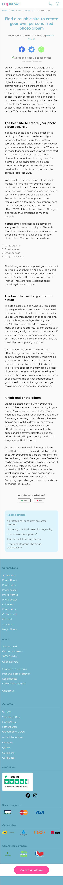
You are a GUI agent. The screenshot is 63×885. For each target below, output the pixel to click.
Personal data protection (16, 673)
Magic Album (9, 629)
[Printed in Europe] (23, 854)
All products (9, 575)
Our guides (8, 757)
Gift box (6, 711)
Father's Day (9, 726)
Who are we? (9, 646)
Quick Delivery (10, 661)
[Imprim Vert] (8, 854)
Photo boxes (9, 589)
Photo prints (9, 585)
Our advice (8, 752)
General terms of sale (14, 668)
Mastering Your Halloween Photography (29, 529)
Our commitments (12, 651)
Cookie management (14, 683)
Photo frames (10, 594)
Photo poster (9, 599)
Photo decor (9, 609)
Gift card (7, 619)
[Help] (57, 3)
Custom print (9, 614)
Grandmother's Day (13, 731)
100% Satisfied (10, 656)
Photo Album (9, 580)
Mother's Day (9, 721)
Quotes (6, 747)
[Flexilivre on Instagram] (35, 795)
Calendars (8, 604)
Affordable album (12, 737)
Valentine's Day (11, 717)
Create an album (31, 870)
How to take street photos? (22, 534)
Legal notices (9, 678)
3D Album (7, 624)
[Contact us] (50, 3)
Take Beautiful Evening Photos (24, 539)
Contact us (8, 690)
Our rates (7, 742)
